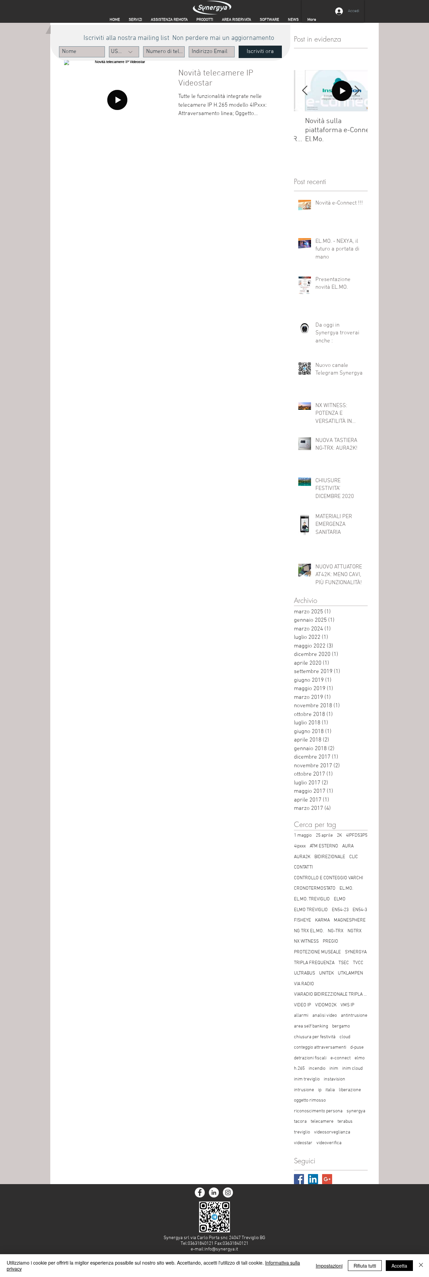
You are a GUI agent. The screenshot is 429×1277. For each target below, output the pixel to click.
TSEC (344, 963)
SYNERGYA (356, 952)
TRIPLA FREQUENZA (314, 963)
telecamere (322, 1121)
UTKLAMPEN (350, 973)
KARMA (322, 920)
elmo (360, 1058)
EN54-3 (360, 910)
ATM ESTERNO (324, 846)
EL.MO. (346, 888)
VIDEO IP (302, 1005)
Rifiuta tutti (365, 1265)
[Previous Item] (305, 91)
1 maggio (303, 835)
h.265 (299, 1068)
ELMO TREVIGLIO (311, 910)
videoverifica (329, 1143)
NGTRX (355, 931)
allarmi (301, 1015)
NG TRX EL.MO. (309, 931)
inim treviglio (307, 1079)
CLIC (353, 857)
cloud (345, 1037)
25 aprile (324, 835)
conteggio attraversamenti (320, 1047)
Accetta (399, 1265)
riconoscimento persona (318, 1111)
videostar (303, 1143)
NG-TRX (336, 931)
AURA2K (302, 857)
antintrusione (354, 1015)
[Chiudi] (421, 1266)
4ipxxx (300, 846)
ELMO (340, 899)
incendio (317, 1068)
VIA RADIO (304, 984)
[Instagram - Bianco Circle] (228, 1192)
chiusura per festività (314, 1037)
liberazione (350, 1090)
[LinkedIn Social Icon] (313, 1179)
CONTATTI (303, 867)
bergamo (341, 1026)
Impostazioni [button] (329, 1265)
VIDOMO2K (325, 1005)
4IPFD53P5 (356, 835)
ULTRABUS (304, 973)
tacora (300, 1121)
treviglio (302, 1132)
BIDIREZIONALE (329, 857)
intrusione (304, 1090)
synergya (356, 1111)
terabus (345, 1121)
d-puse (357, 1047)
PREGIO (330, 941)
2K (339, 835)
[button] (236, 20)
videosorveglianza (332, 1132)
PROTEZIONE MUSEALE (317, 952)
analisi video (324, 1015)
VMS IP (347, 1005)
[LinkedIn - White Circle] (214, 1192)
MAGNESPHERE (350, 920)
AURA (348, 846)
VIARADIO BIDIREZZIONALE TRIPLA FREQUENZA (331, 994)
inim (333, 1068)
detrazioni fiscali (310, 1058)
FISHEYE (302, 920)
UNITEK (326, 973)
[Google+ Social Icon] (327, 1179)
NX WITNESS (306, 941)
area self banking (311, 1026)
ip (319, 1090)
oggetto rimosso (310, 1100)
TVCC (358, 963)
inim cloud (352, 1068)
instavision (334, 1079)
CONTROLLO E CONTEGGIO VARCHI (328, 878)
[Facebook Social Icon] (299, 1179)
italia (330, 1090)
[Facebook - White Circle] (200, 1192)
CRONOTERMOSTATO (314, 888)
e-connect (340, 1058)
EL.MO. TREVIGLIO (312, 899)
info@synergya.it (221, 1249)
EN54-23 (340, 910)
